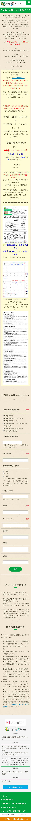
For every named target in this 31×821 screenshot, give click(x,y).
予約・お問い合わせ (9, 807)
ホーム (5, 796)
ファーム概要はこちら (14, 787)
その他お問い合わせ (10, 431)
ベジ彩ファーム (13, 814)
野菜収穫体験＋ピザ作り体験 (13, 418)
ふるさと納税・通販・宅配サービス (14, 811)
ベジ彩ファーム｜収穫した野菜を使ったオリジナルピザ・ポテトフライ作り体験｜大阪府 (11, 4)
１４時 (6, 476)
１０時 (6, 471)
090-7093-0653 (18, 78)
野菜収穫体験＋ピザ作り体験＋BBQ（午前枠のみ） (15, 425)
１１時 (6, 473)
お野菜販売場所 (8, 800)
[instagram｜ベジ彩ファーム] (15, 722)
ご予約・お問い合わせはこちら (16, 819)
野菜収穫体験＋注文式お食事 (13, 428)
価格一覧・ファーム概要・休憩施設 (14, 803)
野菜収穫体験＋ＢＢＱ (11, 421)
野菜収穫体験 (8, 416)
